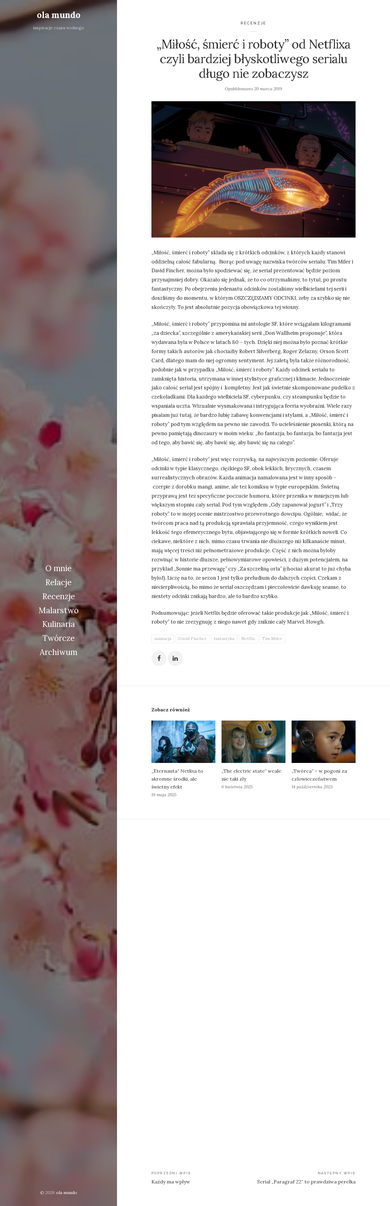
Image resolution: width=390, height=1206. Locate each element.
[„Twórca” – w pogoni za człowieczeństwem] (324, 742)
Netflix (248, 638)
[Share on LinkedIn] (175, 658)
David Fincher (192, 638)
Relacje (58, 582)
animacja (162, 638)
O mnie (58, 568)
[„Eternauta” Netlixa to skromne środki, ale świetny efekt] (183, 742)
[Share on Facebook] (159, 658)
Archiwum (58, 652)
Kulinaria (58, 624)
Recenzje (58, 596)
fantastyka (224, 638)
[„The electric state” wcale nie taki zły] (253, 742)
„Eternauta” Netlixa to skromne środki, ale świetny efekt (177, 779)
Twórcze (58, 638)
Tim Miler (272, 638)
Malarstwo (59, 610)
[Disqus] (253, 903)
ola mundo (58, 14)
